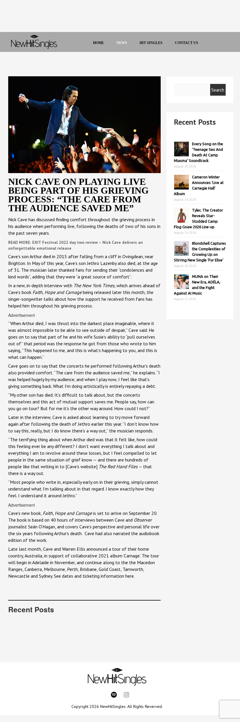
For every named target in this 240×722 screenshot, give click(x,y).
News (121, 43)
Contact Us (186, 43)
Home (98, 43)
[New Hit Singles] (34, 42)
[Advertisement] (113, 17)
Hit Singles (151, 43)
